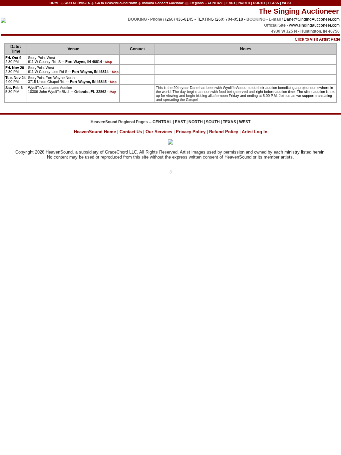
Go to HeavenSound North (116, 3)
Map (108, 62)
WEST (287, 3)
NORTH (244, 3)
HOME (55, 3)
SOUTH (259, 3)
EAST (230, 3)
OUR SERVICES (77, 3)
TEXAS (273, 3)
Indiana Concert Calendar (162, 3)
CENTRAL (215, 3)
